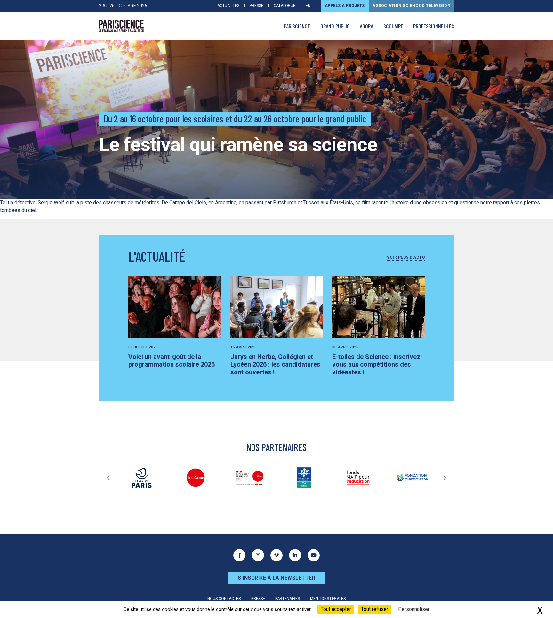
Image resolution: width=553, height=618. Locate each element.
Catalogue (284, 6)
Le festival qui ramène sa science (238, 144)
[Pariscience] (121, 26)
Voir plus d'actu (406, 257)
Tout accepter (336, 609)
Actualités (228, 6)
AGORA (366, 25)
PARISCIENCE (297, 25)
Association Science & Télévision (411, 6)
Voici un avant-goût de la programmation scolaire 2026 (171, 360)
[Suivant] (444, 477)
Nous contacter (224, 599)
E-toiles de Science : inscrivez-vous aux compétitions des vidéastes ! (377, 364)
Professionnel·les (433, 25)
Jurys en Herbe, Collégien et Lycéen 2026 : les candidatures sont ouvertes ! (275, 364)
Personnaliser (413, 609)
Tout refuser (374, 609)
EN (308, 6)
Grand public (335, 25)
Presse (256, 6)
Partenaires (287, 599)
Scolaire (393, 25)
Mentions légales (328, 599)
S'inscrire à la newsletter (276, 578)
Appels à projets (345, 6)
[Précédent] (108, 477)
